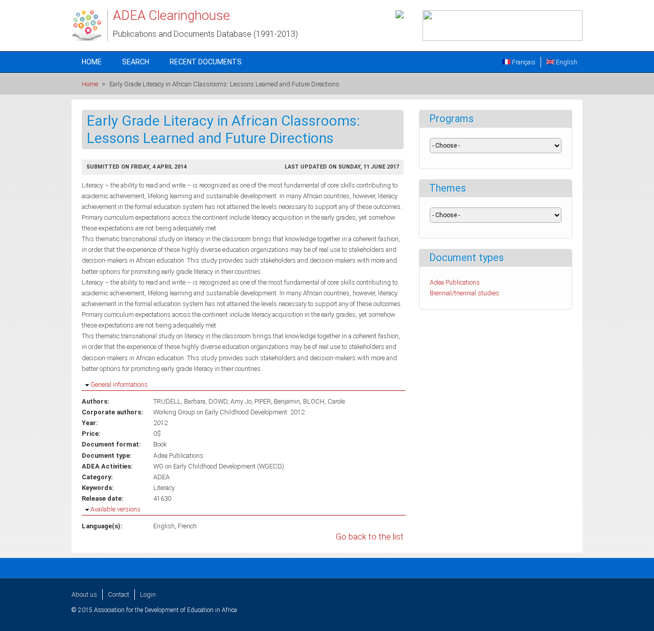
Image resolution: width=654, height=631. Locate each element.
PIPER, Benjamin (277, 401)
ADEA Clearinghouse (171, 15)
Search (135, 62)
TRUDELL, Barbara (179, 401)
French (187, 526)
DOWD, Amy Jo (229, 401)
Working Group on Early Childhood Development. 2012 (229, 412)
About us (84, 594)
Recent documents (206, 62)
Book (160, 444)
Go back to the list (370, 537)
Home (92, 62)
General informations (119, 384)
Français (522, 62)
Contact (118, 594)
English (565, 62)
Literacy (164, 488)
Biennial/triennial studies (464, 293)
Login (148, 594)
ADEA (161, 477)
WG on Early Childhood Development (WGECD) (218, 466)
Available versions (115, 509)
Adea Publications (178, 455)
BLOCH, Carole (324, 401)
